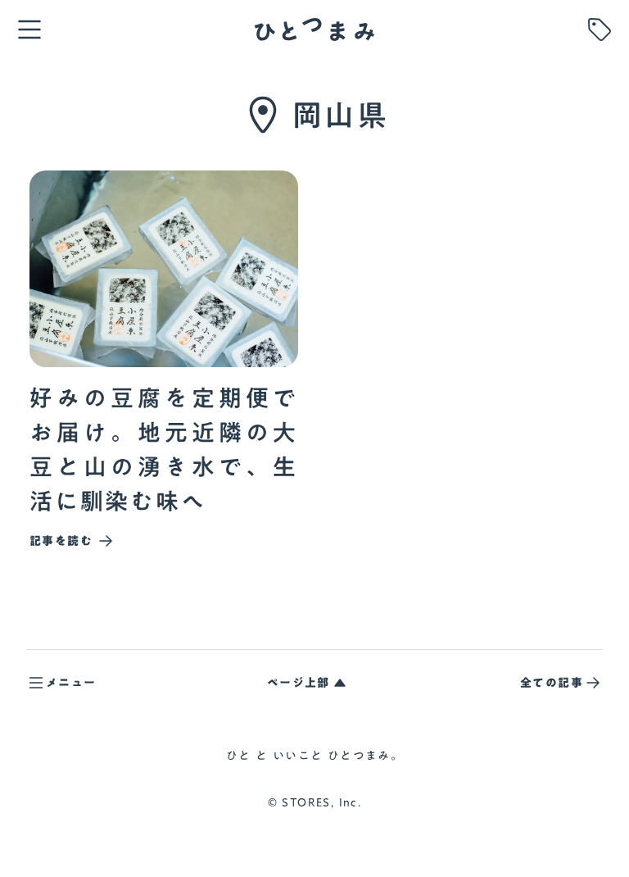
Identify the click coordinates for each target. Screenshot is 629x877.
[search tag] (599, 29)
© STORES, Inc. (315, 802)
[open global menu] (29, 29)
